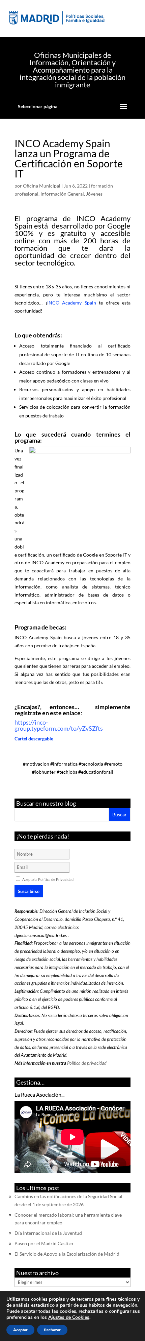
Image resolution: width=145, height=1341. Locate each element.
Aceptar (20, 1330)
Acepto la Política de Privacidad (48, 879)
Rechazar (52, 1330)
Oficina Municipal (41, 186)
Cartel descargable (33, 738)
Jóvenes (94, 194)
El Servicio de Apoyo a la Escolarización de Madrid (66, 1254)
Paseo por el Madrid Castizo (43, 1243)
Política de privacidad (87, 1063)
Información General (62, 194)
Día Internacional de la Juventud (48, 1233)
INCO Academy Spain (71, 303)
